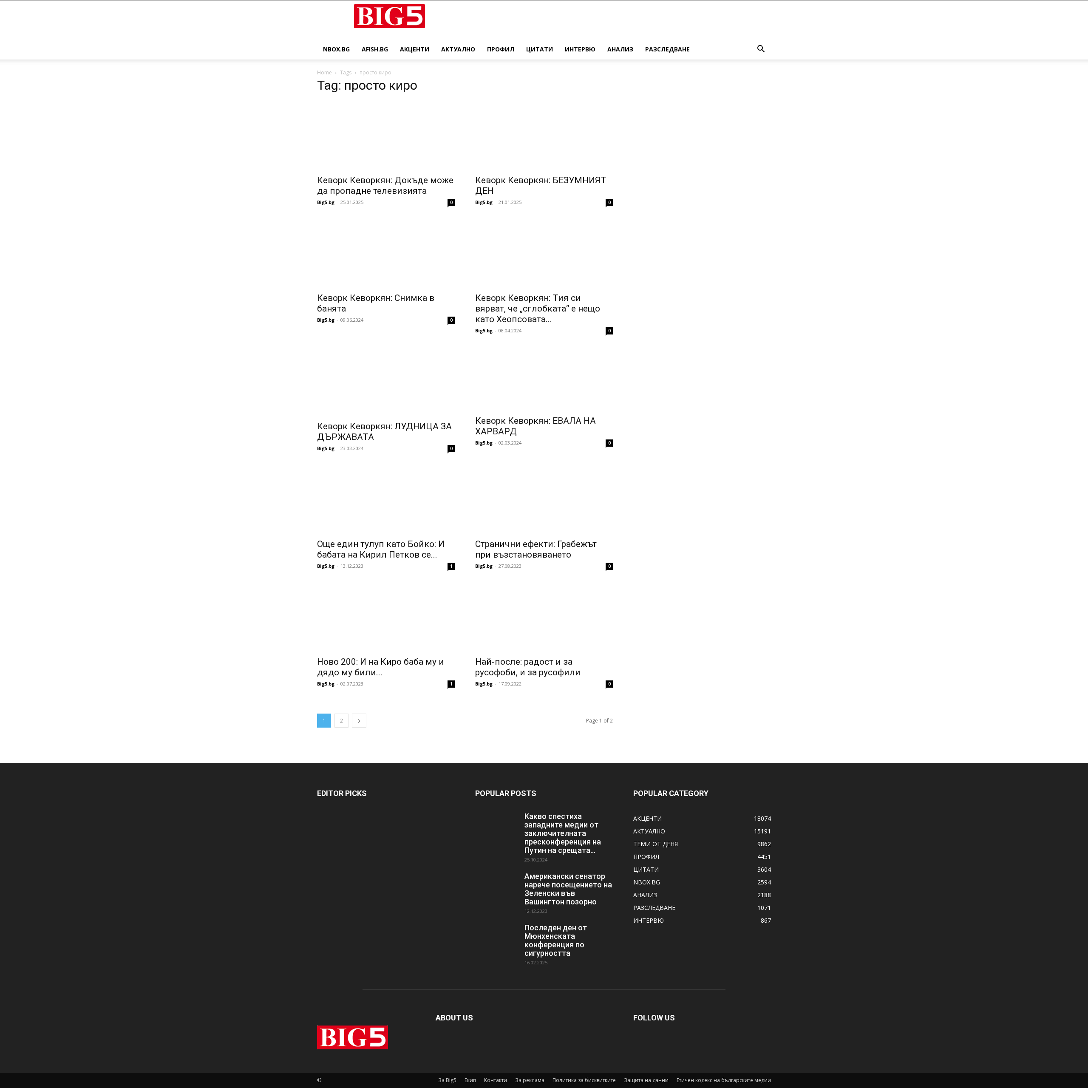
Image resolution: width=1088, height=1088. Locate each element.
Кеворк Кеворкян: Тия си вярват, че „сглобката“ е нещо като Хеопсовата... (537, 308)
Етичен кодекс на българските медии (724, 1080)
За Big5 (447, 1080)
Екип (470, 1080)
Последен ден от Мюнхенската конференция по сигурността (555, 940)
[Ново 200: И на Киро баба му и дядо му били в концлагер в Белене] (386, 617)
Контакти (495, 1080)
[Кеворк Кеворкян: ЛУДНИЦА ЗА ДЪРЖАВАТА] (386, 382)
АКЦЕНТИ (414, 49)
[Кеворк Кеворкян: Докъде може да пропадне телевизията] (386, 136)
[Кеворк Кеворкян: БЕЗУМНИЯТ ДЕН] (544, 136)
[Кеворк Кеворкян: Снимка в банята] (386, 253)
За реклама (529, 1080)
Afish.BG (375, 49)
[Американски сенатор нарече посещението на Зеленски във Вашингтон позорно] (496, 887)
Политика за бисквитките (584, 1080)
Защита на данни (646, 1080)
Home (324, 72)
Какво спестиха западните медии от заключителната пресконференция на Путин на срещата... (562, 833)
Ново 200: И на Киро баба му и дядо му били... (380, 667)
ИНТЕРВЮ (580, 49)
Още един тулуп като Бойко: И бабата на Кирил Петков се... (381, 549)
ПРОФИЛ (500, 49)
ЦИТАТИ (539, 49)
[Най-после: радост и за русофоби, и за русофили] (544, 617)
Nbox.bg (336, 49)
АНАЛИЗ (620, 49)
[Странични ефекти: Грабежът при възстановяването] (544, 499)
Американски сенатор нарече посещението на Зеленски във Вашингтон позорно (568, 889)
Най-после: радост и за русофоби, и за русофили (528, 667)
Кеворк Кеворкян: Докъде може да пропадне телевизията (385, 185)
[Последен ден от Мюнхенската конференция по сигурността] (496, 938)
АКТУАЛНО (458, 49)
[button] (761, 50)
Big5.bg (325, 202)
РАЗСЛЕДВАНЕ (667, 49)
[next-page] (359, 721)
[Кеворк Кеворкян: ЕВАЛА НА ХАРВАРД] (544, 379)
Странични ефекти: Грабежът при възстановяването (536, 549)
